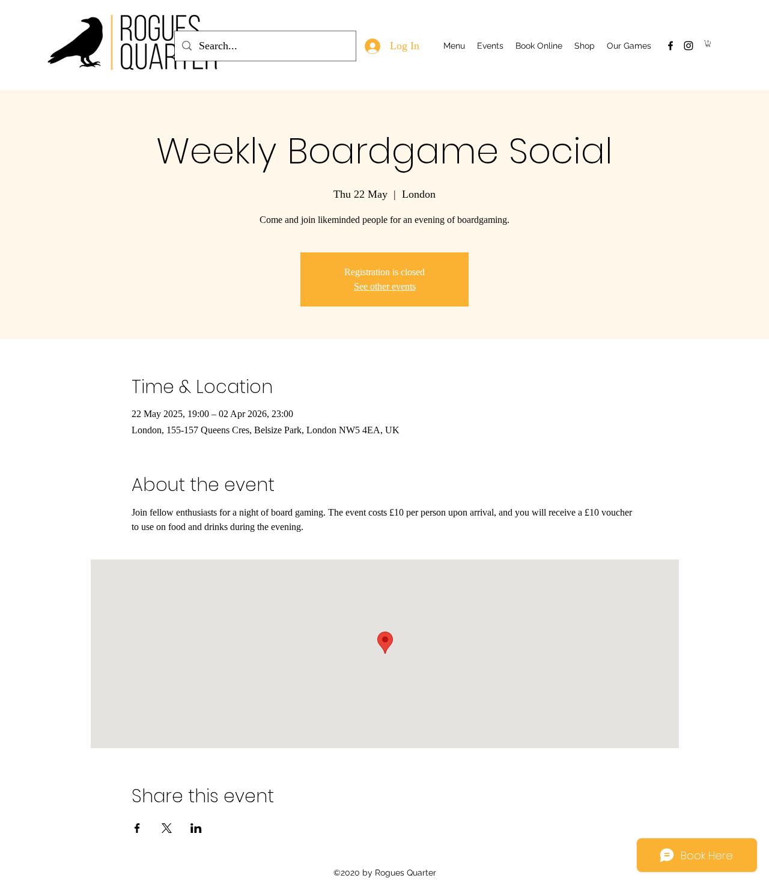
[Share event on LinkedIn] (196, 828)
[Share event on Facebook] (137, 828)
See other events (385, 286)
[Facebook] (670, 46)
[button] (708, 43)
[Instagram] (688, 46)
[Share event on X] (166, 828)
